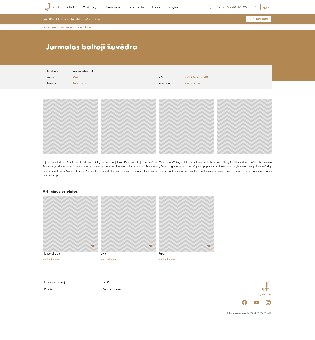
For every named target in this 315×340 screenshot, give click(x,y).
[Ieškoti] (209, 7)
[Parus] (186, 224)
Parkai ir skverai (84, 27)
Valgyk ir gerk (113, 7)
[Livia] (128, 224)
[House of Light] (70, 224)
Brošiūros (107, 282)
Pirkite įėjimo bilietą (258, 19)
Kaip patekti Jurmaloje (55, 282)
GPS (161, 77)
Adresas (50, 77)
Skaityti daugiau (51, 259)
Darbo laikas (164, 83)
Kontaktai (48, 289)
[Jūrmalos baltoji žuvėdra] (70, 126)
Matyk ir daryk (90, 7)
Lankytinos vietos (67, 27)
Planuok (156, 7)
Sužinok (70, 7)
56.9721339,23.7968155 (196, 77)
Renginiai (173, 7)
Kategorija (51, 83)
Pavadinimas (52, 71)
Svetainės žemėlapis (113, 289)
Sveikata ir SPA (136, 7)
